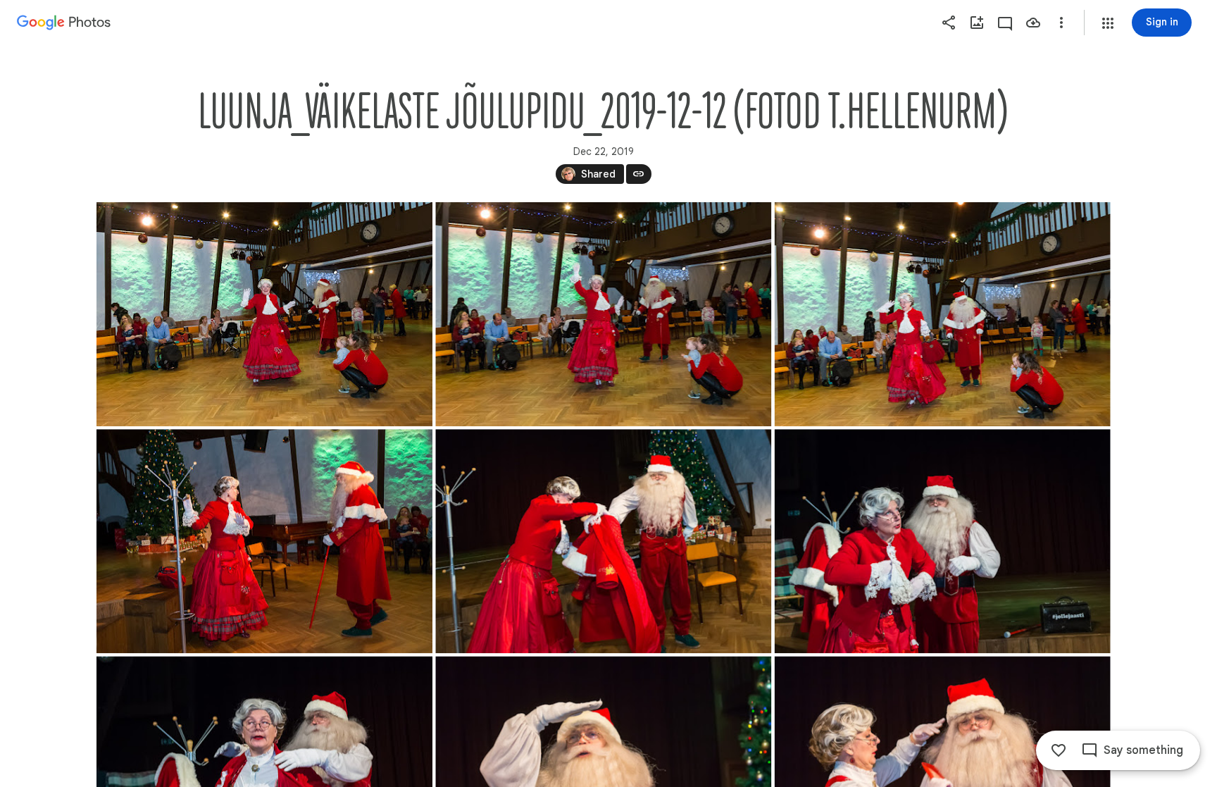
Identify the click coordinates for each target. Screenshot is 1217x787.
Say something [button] (1143, 750)
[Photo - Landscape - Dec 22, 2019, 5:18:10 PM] (942, 314)
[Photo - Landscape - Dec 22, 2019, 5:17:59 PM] (264, 314)
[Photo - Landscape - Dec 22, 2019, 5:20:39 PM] (603, 541)
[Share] (949, 22)
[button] (1108, 23)
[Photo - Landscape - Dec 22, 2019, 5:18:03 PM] (603, 314)
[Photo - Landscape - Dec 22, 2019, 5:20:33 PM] (264, 541)
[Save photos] (1033, 22)
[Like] (1058, 750)
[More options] (1061, 22)
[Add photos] (977, 22)
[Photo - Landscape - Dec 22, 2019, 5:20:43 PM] (942, 541)
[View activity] (1005, 22)
